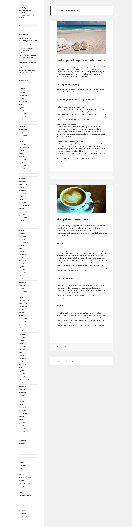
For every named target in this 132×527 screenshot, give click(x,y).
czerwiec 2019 (23, 306)
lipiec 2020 (22, 285)
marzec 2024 (22, 169)
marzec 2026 (22, 105)
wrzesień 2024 (23, 150)
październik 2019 (24, 300)
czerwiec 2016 (23, 392)
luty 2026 (21, 108)
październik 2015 (24, 413)
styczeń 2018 (22, 343)
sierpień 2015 (23, 420)
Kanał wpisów (23, 514)
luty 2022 (21, 230)
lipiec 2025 (22, 126)
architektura (22, 444)
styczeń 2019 (22, 316)
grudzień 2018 (23, 319)
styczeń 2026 (22, 111)
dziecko (21, 453)
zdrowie (21, 499)
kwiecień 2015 (23, 429)
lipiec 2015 (22, 423)
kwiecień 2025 (23, 135)
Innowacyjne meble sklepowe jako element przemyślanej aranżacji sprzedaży (27, 57)
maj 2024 (21, 163)
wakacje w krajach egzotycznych (81, 60)
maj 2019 (21, 309)
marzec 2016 (22, 398)
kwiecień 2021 (23, 261)
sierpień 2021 (23, 248)
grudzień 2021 (23, 236)
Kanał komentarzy (24, 517)
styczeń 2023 (22, 199)
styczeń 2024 (22, 175)
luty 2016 (21, 401)
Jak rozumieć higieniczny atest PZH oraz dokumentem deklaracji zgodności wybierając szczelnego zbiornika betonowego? (28, 48)
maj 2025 (21, 132)
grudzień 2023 (23, 178)
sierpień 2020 (23, 282)
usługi (20, 493)
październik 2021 (24, 242)
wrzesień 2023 (23, 181)
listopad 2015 (22, 410)
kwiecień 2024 (23, 166)
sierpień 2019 (23, 303)
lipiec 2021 (22, 251)
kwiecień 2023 (23, 193)
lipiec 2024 (22, 157)
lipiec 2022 (22, 215)
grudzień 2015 (23, 407)
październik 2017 (24, 349)
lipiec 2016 (22, 389)
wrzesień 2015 (23, 417)
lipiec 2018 (22, 328)
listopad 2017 (22, 346)
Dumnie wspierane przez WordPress (67, 361)
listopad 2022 (22, 202)
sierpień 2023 (23, 184)
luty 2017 (21, 371)
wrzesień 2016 (23, 383)
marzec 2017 (22, 368)
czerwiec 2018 (23, 331)
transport (21, 486)
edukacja (21, 456)
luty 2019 (21, 313)
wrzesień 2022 (23, 209)
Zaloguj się (22, 510)
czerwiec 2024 (23, 160)
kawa (60, 243)
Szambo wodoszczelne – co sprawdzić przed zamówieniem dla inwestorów (28, 40)
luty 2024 (21, 172)
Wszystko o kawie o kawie (76, 219)
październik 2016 (24, 380)
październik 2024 (24, 147)
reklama (21, 474)
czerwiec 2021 (23, 254)
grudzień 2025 (23, 114)
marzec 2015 (22, 432)
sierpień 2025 (23, 123)
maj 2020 (21, 288)
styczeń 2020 (22, 297)
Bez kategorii (22, 447)
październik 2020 (24, 276)
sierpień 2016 (23, 386)
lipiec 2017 (22, 355)
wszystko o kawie (67, 278)
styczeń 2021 (22, 270)
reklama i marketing (25, 477)
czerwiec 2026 (23, 95)
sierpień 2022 (23, 212)
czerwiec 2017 (23, 358)
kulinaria (21, 462)
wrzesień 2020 (23, 279)
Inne (20, 459)
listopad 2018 (22, 322)
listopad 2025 (22, 117)
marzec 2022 (22, 227)
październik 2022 (24, 205)
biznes (20, 450)
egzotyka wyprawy (68, 84)
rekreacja (21, 480)
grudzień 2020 (23, 273)
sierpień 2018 (23, 325)
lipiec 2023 (22, 187)
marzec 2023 (22, 196)
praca (20, 468)
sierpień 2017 (23, 352)
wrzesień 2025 (23, 120)
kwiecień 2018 (23, 334)
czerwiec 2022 (23, 218)
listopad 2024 (22, 144)
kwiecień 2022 (23, 224)
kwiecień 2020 (23, 291)
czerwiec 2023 (23, 190)
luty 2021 (21, 267)
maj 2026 (21, 98)
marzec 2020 (22, 294)
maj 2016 (21, 395)
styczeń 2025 (22, 141)
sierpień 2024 (23, 153)
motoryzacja (22, 465)
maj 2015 (21, 426)
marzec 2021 (22, 264)
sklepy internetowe (24, 483)
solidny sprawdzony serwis (25, 10)
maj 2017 (21, 361)
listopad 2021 (22, 239)
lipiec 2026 (22, 92)
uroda (20, 489)
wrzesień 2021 (23, 245)
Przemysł (21, 471)
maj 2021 (21, 257)
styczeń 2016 (22, 404)
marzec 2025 (22, 138)
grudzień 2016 (23, 377)
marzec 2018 (22, 337)
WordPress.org (23, 520)
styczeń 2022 (22, 233)
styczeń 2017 (22, 374)
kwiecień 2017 (23, 365)
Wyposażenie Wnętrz (25, 496)
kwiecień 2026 (23, 101)
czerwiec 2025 (23, 129)
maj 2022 (21, 221)
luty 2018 (21, 340)
